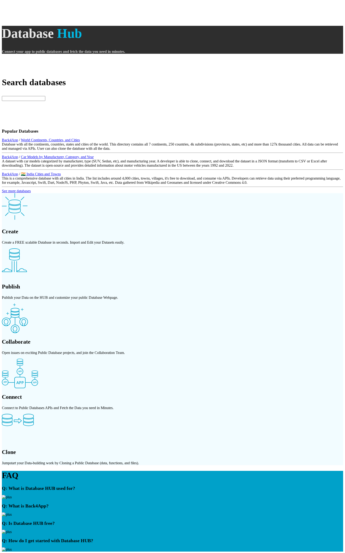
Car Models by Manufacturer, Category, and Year (57, 157)
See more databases (16, 191)
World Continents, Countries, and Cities (50, 140)
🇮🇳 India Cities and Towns (41, 174)
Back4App (10, 140)
